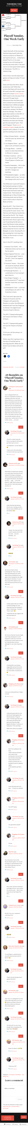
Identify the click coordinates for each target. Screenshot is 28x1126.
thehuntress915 (13, 463)
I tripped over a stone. (15, 905)
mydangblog (12, 627)
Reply (20, 427)
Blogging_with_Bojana (15, 684)
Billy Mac (11, 851)
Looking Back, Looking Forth (7, 1118)
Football (22, 367)
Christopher (12, 561)
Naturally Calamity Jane (15, 946)
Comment (19, 1099)
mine (8, 80)
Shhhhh (24, 1117)
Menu (14, 10)
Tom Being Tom (14, 4)
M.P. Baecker (12, 990)
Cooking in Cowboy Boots (16, 386)
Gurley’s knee (18, 93)
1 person (11, 488)
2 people (11, 422)
